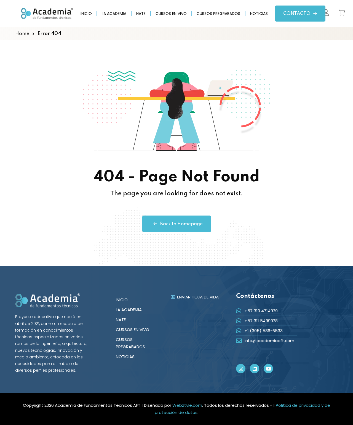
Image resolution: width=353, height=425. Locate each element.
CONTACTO (297, 13)
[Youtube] (268, 368)
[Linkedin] (254, 368)
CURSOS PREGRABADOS (218, 13)
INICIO (86, 13)
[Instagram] (240, 368)
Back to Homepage (181, 224)
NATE (141, 13)
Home (22, 33)
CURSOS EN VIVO (171, 13)
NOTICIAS (259, 13)
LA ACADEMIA (114, 13)
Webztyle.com (187, 405)
